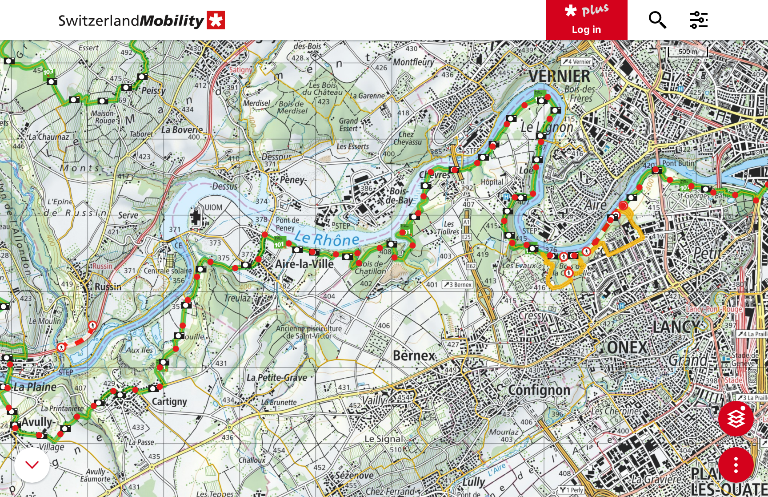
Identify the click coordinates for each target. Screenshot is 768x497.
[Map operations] (736, 465)
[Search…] (657, 20)
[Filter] (698, 20)
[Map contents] (736, 418)
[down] (32, 465)
